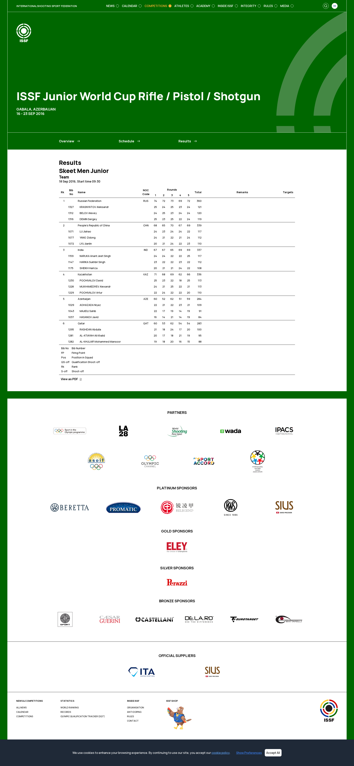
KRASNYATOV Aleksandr (94, 207)
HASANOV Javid (89, 317)
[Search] (326, 6)
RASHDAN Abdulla (90, 329)
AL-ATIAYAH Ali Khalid (92, 335)
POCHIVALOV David (91, 280)
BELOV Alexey (88, 213)
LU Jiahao (85, 231)
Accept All (273, 753)
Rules (130, 716)
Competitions (24, 716)
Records (65, 712)
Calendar (22, 712)
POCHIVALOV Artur (91, 292)
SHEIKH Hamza (89, 268)
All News (21, 707)
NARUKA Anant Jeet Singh (95, 256)
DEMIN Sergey (88, 219)
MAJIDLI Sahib (88, 311)
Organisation (135, 707)
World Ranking (69, 707)
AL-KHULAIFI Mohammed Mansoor (100, 341)
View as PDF (70, 379)
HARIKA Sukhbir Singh (92, 262)
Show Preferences (249, 753)
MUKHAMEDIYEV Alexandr (95, 286)
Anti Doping (134, 712)
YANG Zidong (88, 237)
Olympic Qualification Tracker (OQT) (82, 716)
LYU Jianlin (86, 243)
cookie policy (220, 753)
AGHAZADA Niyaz (90, 305)
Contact (133, 720)
